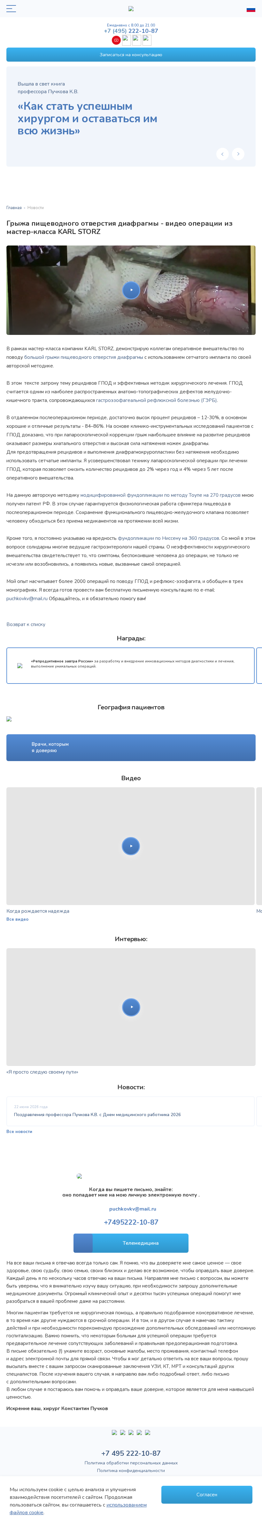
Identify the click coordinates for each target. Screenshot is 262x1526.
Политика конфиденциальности (131, 1471)
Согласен (206, 1495)
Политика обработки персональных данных (131, 1463)
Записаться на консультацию (131, 55)
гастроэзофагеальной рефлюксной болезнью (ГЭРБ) (156, 400)
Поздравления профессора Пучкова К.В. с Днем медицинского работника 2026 (97, 1115)
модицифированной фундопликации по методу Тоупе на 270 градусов (161, 495)
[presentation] (222, 154)
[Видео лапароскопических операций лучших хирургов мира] (123, 1435)
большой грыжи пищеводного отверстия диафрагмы (83, 357)
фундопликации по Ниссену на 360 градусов (168, 538)
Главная (14, 208)
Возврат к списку (25, 624)
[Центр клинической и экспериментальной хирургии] (131, 1435)
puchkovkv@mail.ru (27, 598)
